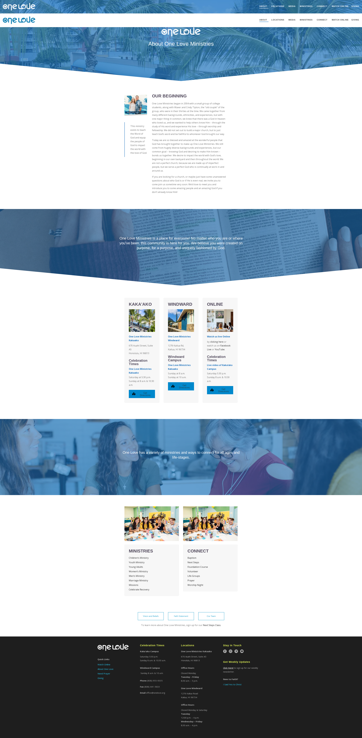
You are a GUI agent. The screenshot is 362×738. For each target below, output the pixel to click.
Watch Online (340, 6)
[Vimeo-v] (236, 651)
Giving (355, 6)
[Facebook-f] (225, 651)
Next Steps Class (212, 625)
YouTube (220, 349)
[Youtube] (242, 651)
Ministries (306, 6)
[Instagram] (230, 651)
